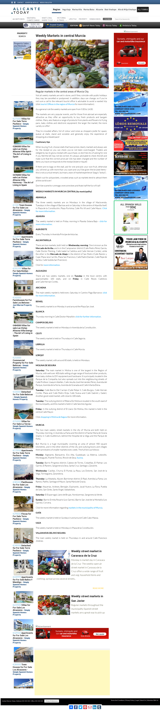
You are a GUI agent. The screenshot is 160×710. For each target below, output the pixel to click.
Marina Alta (77, 9)
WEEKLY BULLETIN (46, 3)
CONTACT (20, 3)
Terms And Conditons (117, 700)
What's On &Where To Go (47, 19)
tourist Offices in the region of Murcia (57, 104)
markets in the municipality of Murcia (85, 507)
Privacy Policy (129, 700)
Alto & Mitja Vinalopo (127, 9)
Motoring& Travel (61, 19)
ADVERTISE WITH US (31, 3)
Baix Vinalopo (110, 9)
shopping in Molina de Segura (54, 417)
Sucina (80, 457)
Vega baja (66, 9)
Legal (137, 700)
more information (52, 265)
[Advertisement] (72, 672)
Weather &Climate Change (33, 19)
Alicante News (19, 19)
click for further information (88, 316)
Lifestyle (73, 19)
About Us (143, 700)
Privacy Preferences (52, 701)
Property (83, 19)
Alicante (99, 9)
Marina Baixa (89, 9)
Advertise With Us (152, 700)
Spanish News (95, 19)
